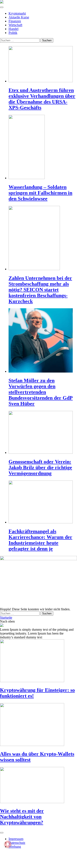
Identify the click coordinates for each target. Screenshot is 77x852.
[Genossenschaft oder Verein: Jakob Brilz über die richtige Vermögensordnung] (43, 433)
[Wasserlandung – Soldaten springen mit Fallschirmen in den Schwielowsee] (43, 147)
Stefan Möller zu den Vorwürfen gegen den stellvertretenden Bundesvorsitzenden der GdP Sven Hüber (41, 392)
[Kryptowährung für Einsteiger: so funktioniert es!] (38, 661)
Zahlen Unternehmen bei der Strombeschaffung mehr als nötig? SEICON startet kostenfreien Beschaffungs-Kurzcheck (40, 289)
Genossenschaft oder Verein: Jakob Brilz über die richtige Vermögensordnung (40, 467)
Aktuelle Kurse (19, 17)
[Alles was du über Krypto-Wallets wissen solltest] (38, 725)
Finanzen (15, 21)
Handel (13, 29)
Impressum (16, 839)
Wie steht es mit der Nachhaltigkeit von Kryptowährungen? (22, 816)
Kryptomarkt (17, 13)
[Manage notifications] (7, 844)
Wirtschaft (15, 25)
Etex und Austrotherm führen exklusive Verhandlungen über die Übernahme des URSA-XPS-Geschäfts (42, 98)
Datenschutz (17, 843)
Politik (13, 32)
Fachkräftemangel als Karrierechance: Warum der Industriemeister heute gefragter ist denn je (40, 540)
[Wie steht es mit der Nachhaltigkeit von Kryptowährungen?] (38, 785)
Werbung (15, 846)
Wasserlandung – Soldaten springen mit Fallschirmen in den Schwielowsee (40, 192)
